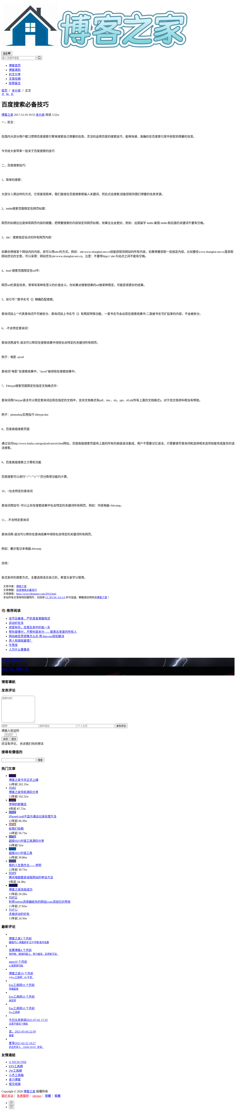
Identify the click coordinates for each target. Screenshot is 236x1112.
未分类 (16, 90)
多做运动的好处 (19, 914)
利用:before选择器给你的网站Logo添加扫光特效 (39, 901)
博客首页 (15, 65)
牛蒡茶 (13, 645)
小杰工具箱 (16, 1075)
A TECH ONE (18, 1062)
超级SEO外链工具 (20, 853)
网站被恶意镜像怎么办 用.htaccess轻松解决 (36, 636)
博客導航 (15, 69)
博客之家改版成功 (20, 889)
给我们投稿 (16, 828)
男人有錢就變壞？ (20, 640)
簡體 (48, 1095)
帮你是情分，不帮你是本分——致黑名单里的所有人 (43, 631)
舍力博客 (15, 1079)
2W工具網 (15, 1070)
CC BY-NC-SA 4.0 (55, 597)
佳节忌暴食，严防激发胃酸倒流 (29, 618)
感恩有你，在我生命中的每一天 (29, 627)
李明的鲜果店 (18, 804)
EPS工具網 (16, 1066)
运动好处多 (16, 623)
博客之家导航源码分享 (23, 792)
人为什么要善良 (19, 649)
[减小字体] (3, 94)
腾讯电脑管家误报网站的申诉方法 (31, 877)
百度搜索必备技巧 (26, 590)
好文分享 (15, 74)
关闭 (5, 739)
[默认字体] (8, 94)
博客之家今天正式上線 (23, 779)
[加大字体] (12, 94)
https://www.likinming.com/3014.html (36, 593)
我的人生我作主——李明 (25, 865)
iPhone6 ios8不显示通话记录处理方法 (32, 816)
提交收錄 (15, 1084)
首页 (4, 90)
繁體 (57, 1095)
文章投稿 (15, 78)
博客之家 (7, 114)
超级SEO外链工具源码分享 (26, 840)
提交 (13, 739)
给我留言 (15, 83)
